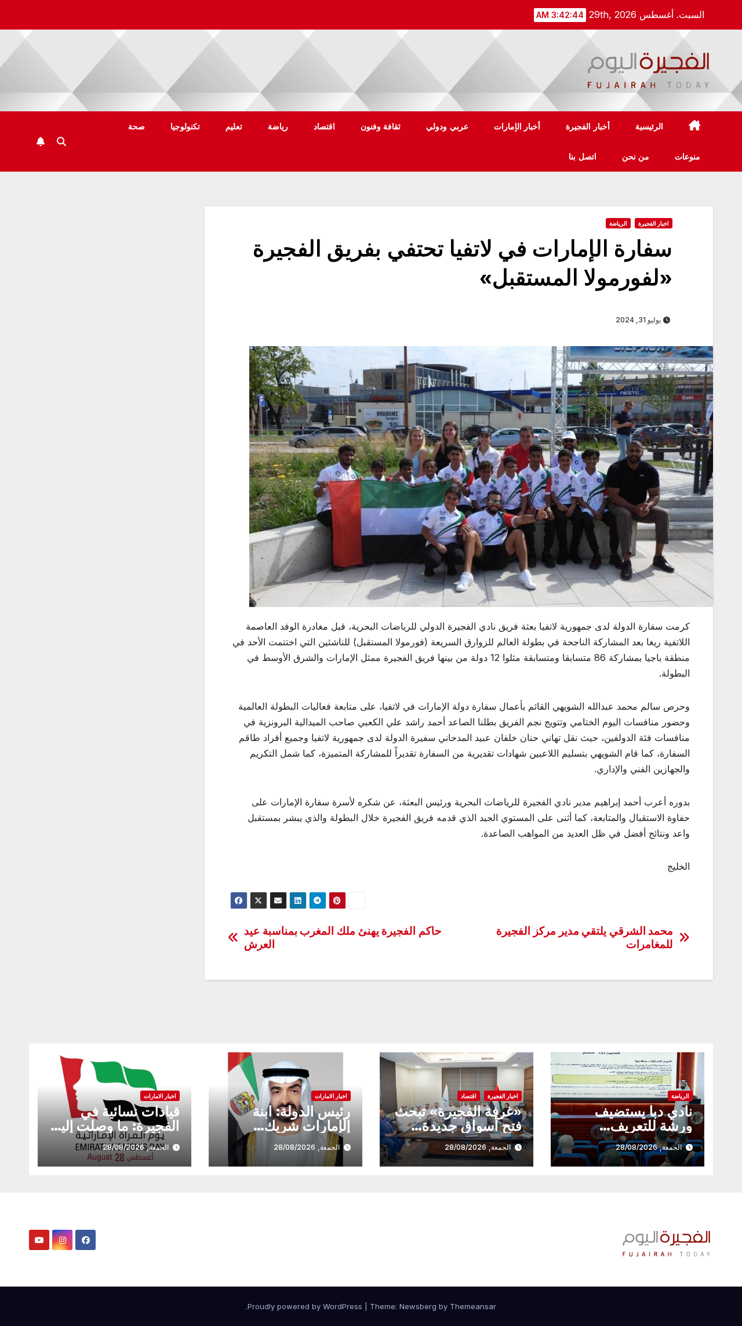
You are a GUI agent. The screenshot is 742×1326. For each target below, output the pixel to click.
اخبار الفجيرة (653, 223)
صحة (136, 126)
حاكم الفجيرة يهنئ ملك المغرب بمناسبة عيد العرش (343, 937)
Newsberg (418, 1306)
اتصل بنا (582, 156)
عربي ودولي (447, 126)
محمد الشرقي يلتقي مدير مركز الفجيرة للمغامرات (584, 937)
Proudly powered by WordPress (306, 1306)
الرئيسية (649, 126)
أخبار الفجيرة (588, 126)
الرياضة (618, 223)
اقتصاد (324, 126)
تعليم (233, 126)
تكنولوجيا (185, 126)
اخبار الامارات (331, 1095)
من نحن (636, 156)
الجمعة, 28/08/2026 (649, 1147)
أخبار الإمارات (517, 126)
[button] (61, 141)
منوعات (687, 156)
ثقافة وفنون (381, 126)
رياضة (278, 126)
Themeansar (473, 1306)
